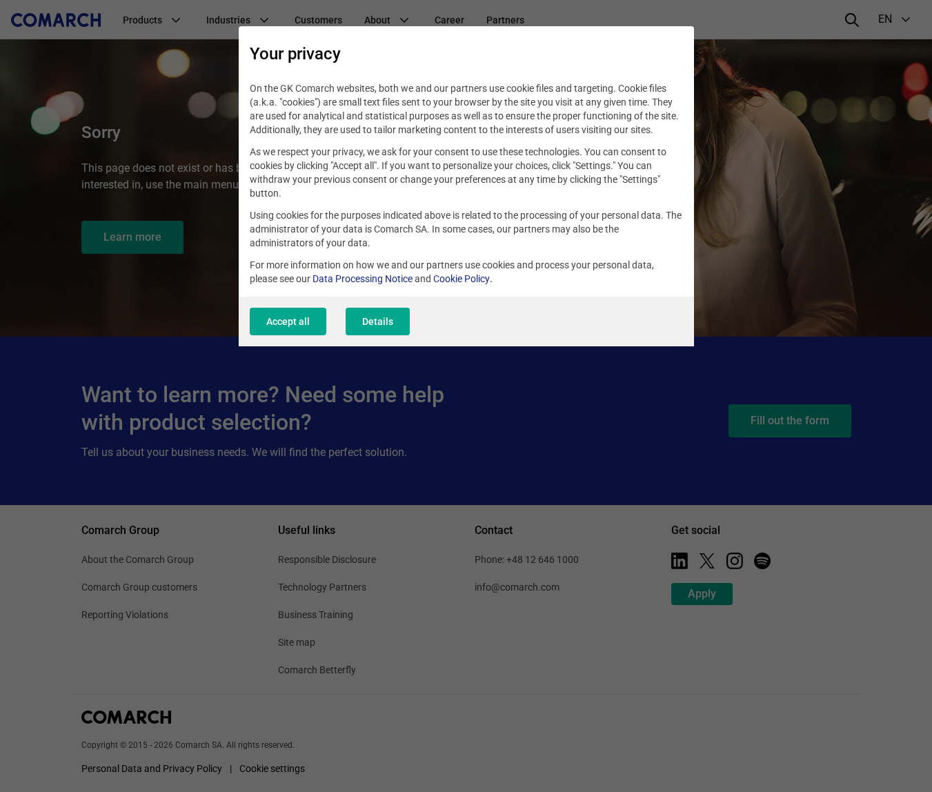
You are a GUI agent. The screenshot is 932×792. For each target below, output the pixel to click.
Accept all (288, 321)
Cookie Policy (461, 278)
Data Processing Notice (363, 278)
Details (377, 321)
